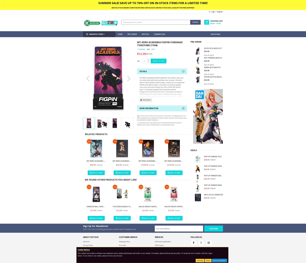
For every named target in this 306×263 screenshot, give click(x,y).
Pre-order (122, 245)
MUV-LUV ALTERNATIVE (213, 195)
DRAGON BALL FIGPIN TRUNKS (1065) (96, 206)
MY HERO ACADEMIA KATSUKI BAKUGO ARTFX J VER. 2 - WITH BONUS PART (174, 161)
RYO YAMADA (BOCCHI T (214, 58)
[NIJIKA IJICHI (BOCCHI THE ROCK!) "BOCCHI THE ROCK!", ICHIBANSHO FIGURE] (198, 71)
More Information (149, 108)
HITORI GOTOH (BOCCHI (214, 77)
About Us (86, 241)
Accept (200, 260)
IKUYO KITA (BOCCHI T (213, 48)
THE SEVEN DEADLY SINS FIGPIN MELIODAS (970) (122, 206)
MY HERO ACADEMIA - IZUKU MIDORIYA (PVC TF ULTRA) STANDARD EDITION (96, 161)
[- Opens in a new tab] (138, 123)
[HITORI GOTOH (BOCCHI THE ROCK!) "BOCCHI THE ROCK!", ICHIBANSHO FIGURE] (198, 80)
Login (213, 12)
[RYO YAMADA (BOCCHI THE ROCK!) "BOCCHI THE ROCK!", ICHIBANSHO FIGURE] (198, 61)
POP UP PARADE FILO (212, 156)
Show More (147, 100)
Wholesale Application (163, 241)
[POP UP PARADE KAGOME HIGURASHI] (198, 179)
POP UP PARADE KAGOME (214, 175)
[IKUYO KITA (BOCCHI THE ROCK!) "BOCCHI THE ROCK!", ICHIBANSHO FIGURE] (198, 52)
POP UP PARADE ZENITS (214, 166)
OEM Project (159, 245)
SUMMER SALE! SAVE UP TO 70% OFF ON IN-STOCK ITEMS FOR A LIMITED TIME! (153, 3)
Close (208, 260)
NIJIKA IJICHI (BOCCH (212, 67)
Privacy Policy (88, 245)
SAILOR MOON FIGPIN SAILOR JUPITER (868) (148, 206)
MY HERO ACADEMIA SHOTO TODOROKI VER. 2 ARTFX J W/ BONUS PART (148, 161)
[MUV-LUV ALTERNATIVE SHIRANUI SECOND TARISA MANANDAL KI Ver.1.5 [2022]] (198, 198)
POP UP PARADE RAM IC (214, 185)
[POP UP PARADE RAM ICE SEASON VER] (198, 189)
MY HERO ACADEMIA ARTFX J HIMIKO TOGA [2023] (122, 161)
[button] (88, 78)
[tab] (162, 71)
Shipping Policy (124, 241)
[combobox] (155, 22)
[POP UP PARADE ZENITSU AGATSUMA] (198, 170)
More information (219, 260)
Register (220, 12)
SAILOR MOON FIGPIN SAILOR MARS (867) (174, 206)
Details (143, 71)
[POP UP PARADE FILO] (198, 160)
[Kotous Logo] (101, 25)
